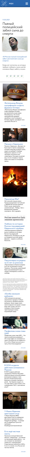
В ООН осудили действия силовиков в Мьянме (14, 367)
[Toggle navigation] (27, 3)
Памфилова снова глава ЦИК (14, 332)
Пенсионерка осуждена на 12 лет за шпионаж (14, 262)
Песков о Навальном (13, 144)
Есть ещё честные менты (12, 433)
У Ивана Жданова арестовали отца (12, 412)
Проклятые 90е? (11, 199)
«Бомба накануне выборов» (12, 295)
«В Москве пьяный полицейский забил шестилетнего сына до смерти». (14, 59)
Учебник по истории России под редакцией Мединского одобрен (14, 226)
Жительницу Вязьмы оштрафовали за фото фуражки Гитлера (14, 105)
